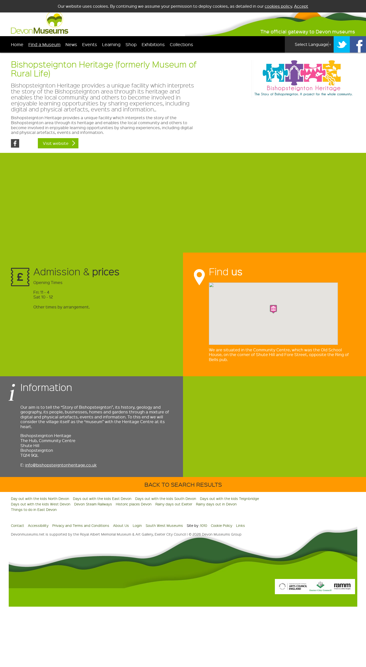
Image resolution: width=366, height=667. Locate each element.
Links (240, 525)
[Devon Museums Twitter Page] (342, 44)
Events (89, 44)
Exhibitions (153, 44)
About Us (121, 525)
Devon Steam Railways (93, 504)
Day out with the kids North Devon (40, 498)
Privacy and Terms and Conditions (80, 525)
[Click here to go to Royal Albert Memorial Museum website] (342, 590)
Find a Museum (44, 44)
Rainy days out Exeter (173, 504)
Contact (17, 525)
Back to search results (183, 484)
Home (17, 44)
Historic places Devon (134, 504)
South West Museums (164, 525)
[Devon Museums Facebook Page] (358, 44)
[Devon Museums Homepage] (39, 32)
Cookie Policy (221, 525)
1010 (203, 525)
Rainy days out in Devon (216, 504)
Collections (181, 44)
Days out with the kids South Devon (165, 498)
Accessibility (38, 525)
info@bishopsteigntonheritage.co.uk (61, 465)
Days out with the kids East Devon (102, 498)
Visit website (55, 143)
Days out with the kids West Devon (40, 504)
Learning (111, 44)
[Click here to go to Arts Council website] (293, 590)
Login (137, 525)
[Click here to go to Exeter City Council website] (320, 590)
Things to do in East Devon (34, 509)
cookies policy (278, 6)
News (71, 44)
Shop (131, 44)
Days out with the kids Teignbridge (229, 498)
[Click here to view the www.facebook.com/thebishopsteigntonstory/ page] (15, 146)
